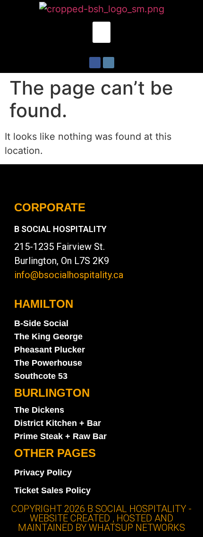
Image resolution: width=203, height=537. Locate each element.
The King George (48, 336)
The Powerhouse (48, 363)
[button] (101, 32)
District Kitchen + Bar (57, 423)
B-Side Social (41, 323)
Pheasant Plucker (49, 349)
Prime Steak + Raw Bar (60, 436)
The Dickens (39, 410)
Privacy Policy (43, 472)
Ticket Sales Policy (52, 490)
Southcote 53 (41, 376)
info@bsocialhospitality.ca (68, 275)
